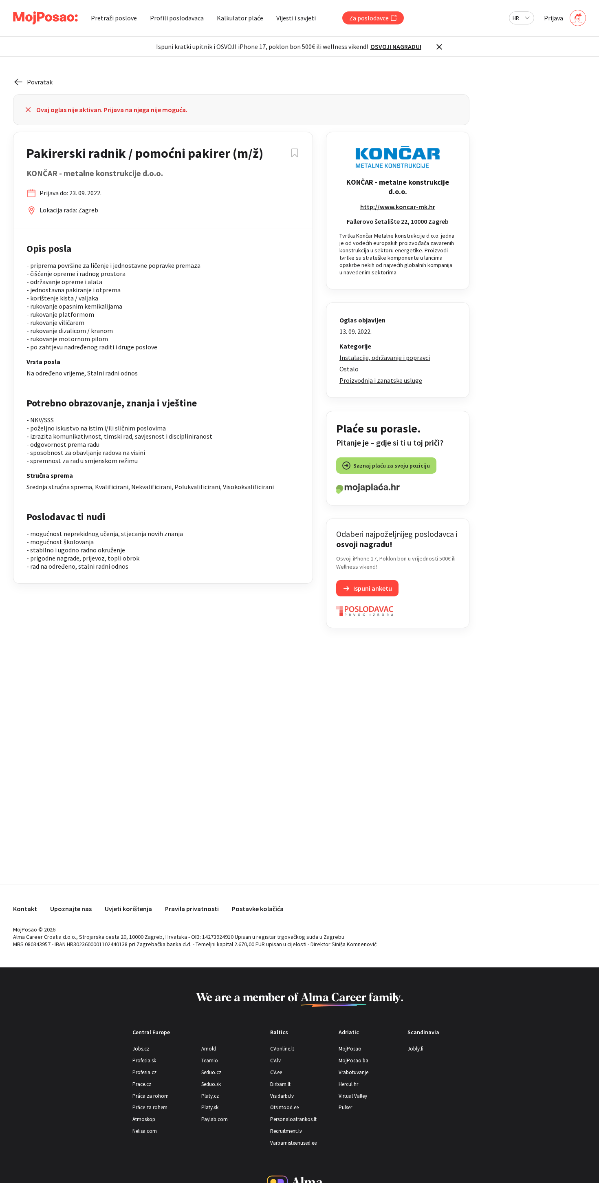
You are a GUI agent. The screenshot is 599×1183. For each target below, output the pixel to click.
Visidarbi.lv (282, 1096)
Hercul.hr (348, 1084)
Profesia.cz (144, 1072)
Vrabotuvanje (353, 1072)
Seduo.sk (211, 1084)
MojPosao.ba (353, 1060)
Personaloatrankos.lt (293, 1119)
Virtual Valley (353, 1096)
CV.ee (276, 1072)
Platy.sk (209, 1107)
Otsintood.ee (284, 1107)
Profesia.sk (144, 1060)
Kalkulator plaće (240, 18)
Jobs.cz (140, 1048)
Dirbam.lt (280, 1084)
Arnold (208, 1048)
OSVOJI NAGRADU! (395, 46)
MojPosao (350, 1048)
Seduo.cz (211, 1072)
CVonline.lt (282, 1048)
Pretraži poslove (114, 18)
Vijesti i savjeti (296, 18)
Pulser (345, 1107)
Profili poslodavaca (177, 18)
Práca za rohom (150, 1096)
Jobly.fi (415, 1048)
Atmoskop (143, 1119)
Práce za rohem (149, 1107)
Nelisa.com (144, 1131)
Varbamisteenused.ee (293, 1142)
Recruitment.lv (286, 1131)
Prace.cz (141, 1084)
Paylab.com (214, 1119)
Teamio (209, 1060)
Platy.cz (210, 1096)
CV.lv (275, 1060)
